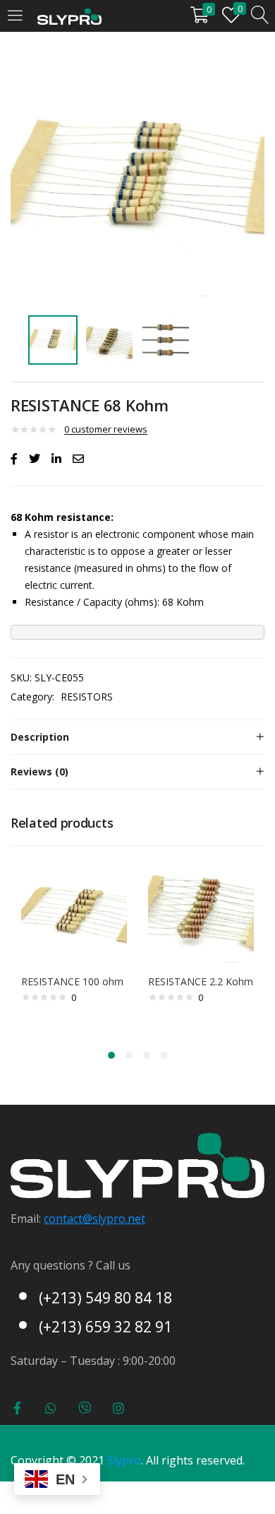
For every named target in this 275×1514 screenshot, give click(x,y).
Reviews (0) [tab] (39, 771)
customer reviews (105, 429)
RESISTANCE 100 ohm (72, 981)
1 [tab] (111, 1055)
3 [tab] (146, 1055)
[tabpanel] (74, 945)
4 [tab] (164, 1055)
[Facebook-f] (17, 1408)
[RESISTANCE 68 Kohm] (14, 458)
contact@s (71, 1218)
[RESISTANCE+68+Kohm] (34, 458)
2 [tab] (129, 1055)
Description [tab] (40, 737)
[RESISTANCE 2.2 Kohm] (201, 908)
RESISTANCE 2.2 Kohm (200, 981)
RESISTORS (87, 696)
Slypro (124, 1460)
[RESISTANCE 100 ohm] (74, 908)
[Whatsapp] (50, 1408)
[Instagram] (118, 1408)
